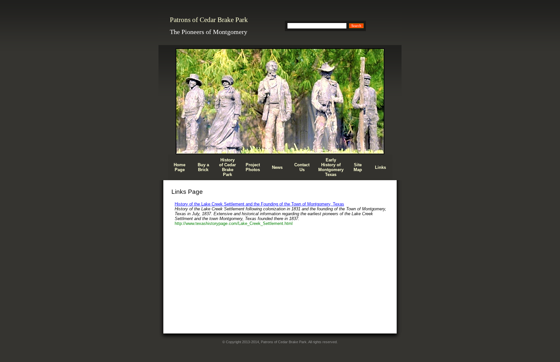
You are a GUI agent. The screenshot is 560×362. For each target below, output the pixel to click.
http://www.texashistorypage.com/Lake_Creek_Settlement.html (234, 223)
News (277, 167)
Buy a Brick (203, 167)
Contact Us (301, 167)
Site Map (358, 167)
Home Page (179, 167)
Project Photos (253, 167)
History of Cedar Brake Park (227, 167)
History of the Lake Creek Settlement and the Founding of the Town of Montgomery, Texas (259, 204)
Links (380, 167)
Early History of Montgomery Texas (331, 167)
